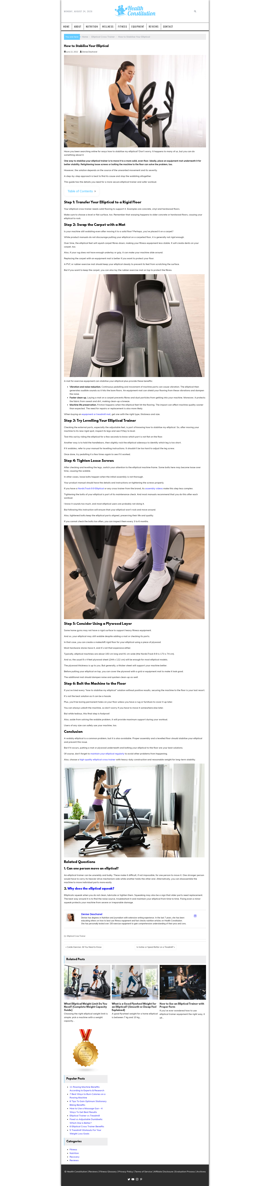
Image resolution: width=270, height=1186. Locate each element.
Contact (168, 26)
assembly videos (154, 488)
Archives (201, 1171)
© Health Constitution (75, 1171)
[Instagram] (199, 915)
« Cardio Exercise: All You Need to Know (84, 947)
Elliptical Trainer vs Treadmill (85, 1115)
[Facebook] (188, 915)
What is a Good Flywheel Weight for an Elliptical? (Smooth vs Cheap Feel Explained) (134, 1007)
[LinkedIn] (195, 916)
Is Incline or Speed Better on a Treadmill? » (156, 947)
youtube (132, 1179)
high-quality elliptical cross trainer (97, 759)
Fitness (122, 26)
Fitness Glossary (108, 1171)
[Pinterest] (202, 915)
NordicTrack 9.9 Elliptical (91, 488)
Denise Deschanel (89, 52)
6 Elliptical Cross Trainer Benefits (87, 1126)
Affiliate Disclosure (163, 1171)
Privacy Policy (125, 1171)
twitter (129, 1179)
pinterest (141, 1179)
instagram (137, 1179)
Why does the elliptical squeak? (91, 889)
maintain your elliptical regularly (107, 753)
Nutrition (92, 26)
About (78, 26)
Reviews (154, 26)
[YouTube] (202, 919)
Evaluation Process (185, 1171)
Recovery (74, 1156)
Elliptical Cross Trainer (76, 936)
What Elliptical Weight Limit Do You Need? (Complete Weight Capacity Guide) (85, 1007)
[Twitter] (191, 915)
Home (66, 26)
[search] (195, 11)
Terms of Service (143, 1171)
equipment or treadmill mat (96, 414)
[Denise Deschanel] (70, 921)
